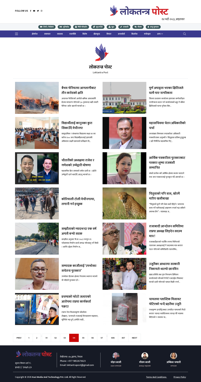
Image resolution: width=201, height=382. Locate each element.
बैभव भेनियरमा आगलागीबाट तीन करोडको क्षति (36, 147)
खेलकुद (97, 34)
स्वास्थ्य (60, 34)
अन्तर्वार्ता (121, 34)
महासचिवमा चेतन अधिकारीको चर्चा (122, 236)
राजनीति (72, 34)
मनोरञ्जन (147, 34)
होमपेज (34, 34)
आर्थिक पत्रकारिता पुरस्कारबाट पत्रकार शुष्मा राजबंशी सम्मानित (122, 324)
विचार (109, 34)
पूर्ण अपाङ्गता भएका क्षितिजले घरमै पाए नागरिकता (121, 147)
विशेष (84, 34)
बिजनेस (134, 34)
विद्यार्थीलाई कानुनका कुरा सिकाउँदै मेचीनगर (32, 236)
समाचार (47, 34)
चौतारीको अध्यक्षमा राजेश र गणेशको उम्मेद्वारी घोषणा (33, 324)
